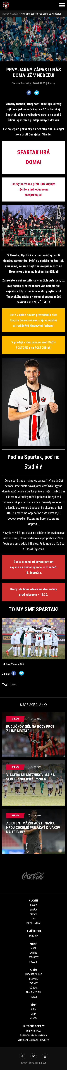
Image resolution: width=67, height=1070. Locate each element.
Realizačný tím (33, 992)
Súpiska (34, 988)
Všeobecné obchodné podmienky (33, 1040)
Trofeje (33, 997)
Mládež (33, 1018)
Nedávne (33, 979)
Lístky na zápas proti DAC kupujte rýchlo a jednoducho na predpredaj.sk (33, 189)
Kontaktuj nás (33, 1031)
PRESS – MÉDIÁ (33, 923)
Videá (33, 948)
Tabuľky (34, 983)
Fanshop (33, 936)
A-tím (14, 684)
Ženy (33, 1014)
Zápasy (33, 914)
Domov (5, 13)
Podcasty (33, 957)
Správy (15, 13)
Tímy (33, 918)
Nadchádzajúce (33, 974)
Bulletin (33, 962)
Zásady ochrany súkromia (33, 1035)
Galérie (33, 953)
